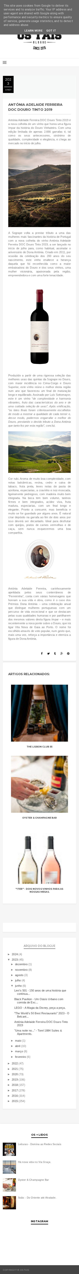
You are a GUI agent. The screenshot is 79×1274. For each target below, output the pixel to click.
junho (19, 985)
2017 (15, 1090)
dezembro (21, 964)
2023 (15, 959)
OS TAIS (33, 1269)
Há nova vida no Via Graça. (34, 1161)
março (19, 1051)
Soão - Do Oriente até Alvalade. (37, 1197)
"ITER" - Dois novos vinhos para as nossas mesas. (39, 890)
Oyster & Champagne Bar (39, 817)
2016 (15, 1095)
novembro (21, 969)
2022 (15, 1063)
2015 (15, 1101)
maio (18, 1040)
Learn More (33, 30)
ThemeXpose (68, 1269)
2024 (15, 954)
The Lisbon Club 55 (39, 746)
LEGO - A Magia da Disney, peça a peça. (40, 1007)
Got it (51, 30)
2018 (15, 1084)
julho (18, 980)
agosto (19, 975)
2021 (15, 1068)
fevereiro (21, 1056)
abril (18, 1045)
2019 (15, 1079)
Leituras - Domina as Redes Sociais (39, 1144)
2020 (15, 1074)
